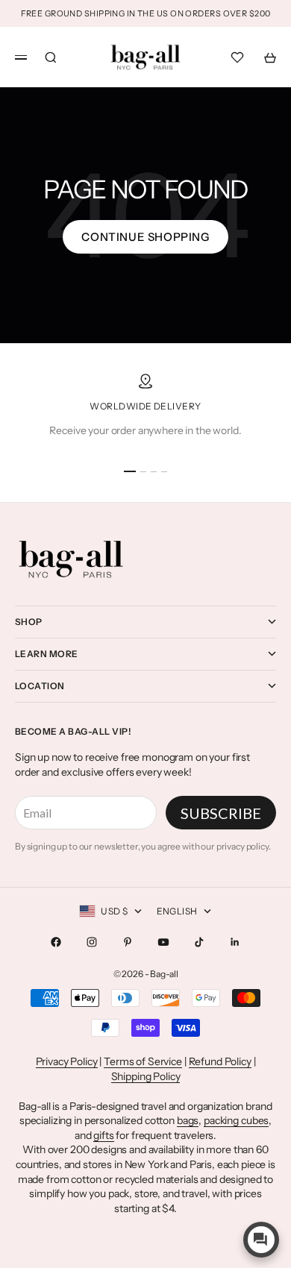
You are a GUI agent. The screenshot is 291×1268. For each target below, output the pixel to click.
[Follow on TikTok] (199, 942)
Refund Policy (220, 1061)
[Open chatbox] (261, 1240)
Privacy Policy (67, 1061)
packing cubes (236, 1120)
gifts (103, 1135)
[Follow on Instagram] (92, 942)
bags (187, 1120)
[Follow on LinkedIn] (235, 942)
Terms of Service (143, 1061)
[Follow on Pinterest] (128, 942)
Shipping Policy (146, 1076)
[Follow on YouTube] (163, 942)
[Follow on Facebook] (56, 942)
